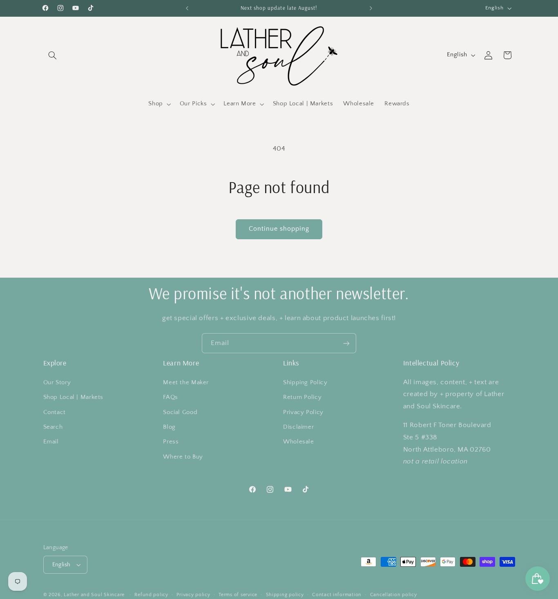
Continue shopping (279, 228)
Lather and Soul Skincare (94, 594)
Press (171, 442)
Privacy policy (193, 594)
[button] (52, 55)
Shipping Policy (305, 382)
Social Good (180, 412)
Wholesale (298, 442)
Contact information (337, 594)
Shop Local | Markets (73, 397)
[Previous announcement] (187, 8)
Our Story (57, 382)
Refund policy (151, 594)
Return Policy (302, 397)
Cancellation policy (393, 594)
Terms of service (238, 594)
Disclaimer (298, 427)
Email (51, 442)
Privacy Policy (303, 412)
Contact (54, 412)
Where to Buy (183, 457)
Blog (169, 427)
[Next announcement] (371, 8)
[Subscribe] (346, 343)
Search (53, 427)
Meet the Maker (186, 382)
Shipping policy (285, 594)
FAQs (170, 397)
